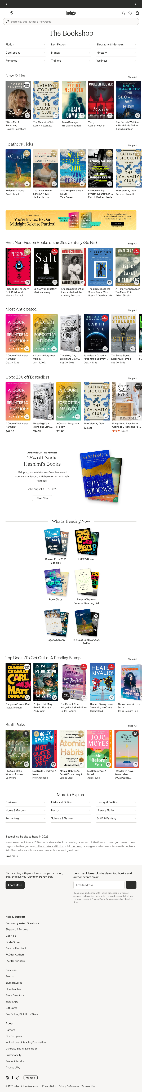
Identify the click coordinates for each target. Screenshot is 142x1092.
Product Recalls (15, 1061)
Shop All (132, 77)
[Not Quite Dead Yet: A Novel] (44, 749)
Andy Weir (39, 710)
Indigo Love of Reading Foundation (26, 1042)
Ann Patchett (13, 194)
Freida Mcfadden (71, 125)
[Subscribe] (131, 885)
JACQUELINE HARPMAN (121, 777)
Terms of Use (88, 1086)
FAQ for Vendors (15, 960)
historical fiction (54, 846)
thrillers (39, 846)
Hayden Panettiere (16, 129)
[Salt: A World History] (46, 267)
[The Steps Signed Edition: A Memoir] (123, 333)
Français (30, 1077)
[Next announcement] (135, 4)
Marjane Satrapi (14, 295)
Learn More (15, 885)
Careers (10, 1029)
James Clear (66, 777)
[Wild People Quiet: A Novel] (73, 168)
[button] (5, 13)
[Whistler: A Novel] (18, 168)
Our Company (14, 1036)
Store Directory (15, 995)
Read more (12, 855)
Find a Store (13, 942)
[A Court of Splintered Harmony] (18, 333)
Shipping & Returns (17, 929)
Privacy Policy (49, 1086)
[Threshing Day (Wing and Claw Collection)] (70, 333)
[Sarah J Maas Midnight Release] (71, 220)
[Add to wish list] (27, 115)
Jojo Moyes (93, 777)
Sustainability (13, 1055)
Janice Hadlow (41, 197)
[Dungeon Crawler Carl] (18, 682)
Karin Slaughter (124, 129)
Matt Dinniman (13, 707)
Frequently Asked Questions (22, 923)
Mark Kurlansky (42, 292)
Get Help (11, 935)
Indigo (17, 1086)
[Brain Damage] (74, 100)
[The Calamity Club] (46, 100)
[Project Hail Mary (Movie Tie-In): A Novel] (45, 682)
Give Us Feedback (16, 948)
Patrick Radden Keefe (100, 197)
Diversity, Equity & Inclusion (21, 1048)
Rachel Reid (96, 710)
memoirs (76, 846)
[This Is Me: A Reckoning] (18, 100)
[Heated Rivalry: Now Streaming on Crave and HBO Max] (102, 682)
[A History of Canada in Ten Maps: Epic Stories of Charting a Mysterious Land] (128, 267)
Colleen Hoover (96, 125)
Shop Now (42, 498)
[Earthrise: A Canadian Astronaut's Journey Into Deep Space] (96, 333)
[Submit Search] (7, 21)
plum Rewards (14, 982)
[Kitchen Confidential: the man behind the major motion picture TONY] (73, 267)
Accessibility (13, 1067)
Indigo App (12, 1001)
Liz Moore (11, 777)
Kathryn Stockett (42, 125)
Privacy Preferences (69, 1086)
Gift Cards (11, 1007)
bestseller (56, 842)
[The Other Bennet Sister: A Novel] (45, 168)
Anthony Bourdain (70, 295)
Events (10, 976)
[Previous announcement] (6, 4)
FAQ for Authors (15, 954)
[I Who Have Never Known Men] (126, 749)
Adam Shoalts (123, 295)
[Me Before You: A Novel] (99, 749)
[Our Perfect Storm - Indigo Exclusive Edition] (73, 682)
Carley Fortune (68, 710)
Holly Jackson (40, 777)
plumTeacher (13, 989)
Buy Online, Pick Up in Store (22, 1014)
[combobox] (73, 22)
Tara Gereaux (67, 197)
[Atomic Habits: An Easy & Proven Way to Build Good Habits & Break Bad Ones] (72, 749)
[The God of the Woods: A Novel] (18, 749)
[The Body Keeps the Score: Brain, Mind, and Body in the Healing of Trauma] (100, 267)
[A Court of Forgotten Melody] (45, 333)
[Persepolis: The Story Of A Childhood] (18, 267)
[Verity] (101, 100)
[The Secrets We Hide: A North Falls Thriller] (128, 100)
